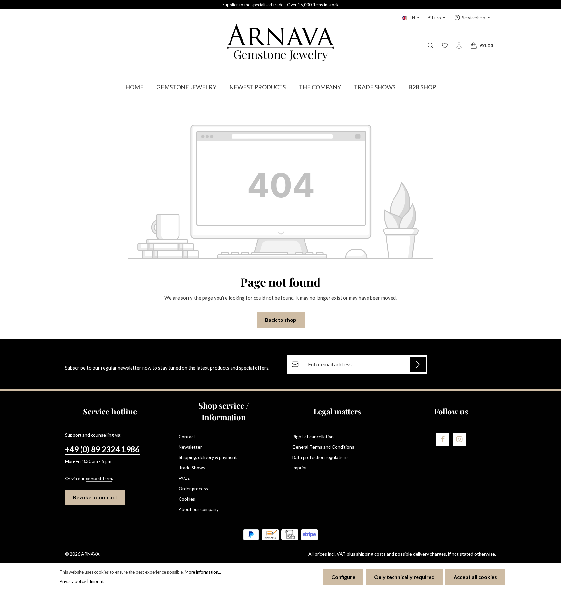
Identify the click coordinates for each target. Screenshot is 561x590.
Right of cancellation (313, 436)
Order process (193, 488)
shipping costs (371, 554)
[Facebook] (442, 439)
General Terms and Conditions (323, 447)
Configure (343, 577)
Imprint (299, 467)
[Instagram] (459, 439)
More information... (203, 572)
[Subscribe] (418, 364)
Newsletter (190, 447)
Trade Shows (192, 467)
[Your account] (459, 45)
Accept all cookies (475, 577)
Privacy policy (73, 581)
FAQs (184, 478)
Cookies (187, 499)
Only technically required (404, 577)
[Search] (430, 45)
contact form (99, 478)
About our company (198, 509)
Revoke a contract (95, 497)
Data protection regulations (320, 457)
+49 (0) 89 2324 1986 (102, 449)
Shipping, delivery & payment (208, 457)
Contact (187, 436)
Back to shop (280, 320)
